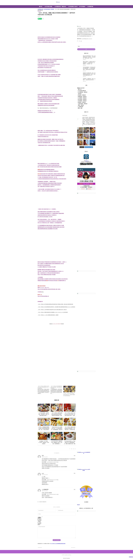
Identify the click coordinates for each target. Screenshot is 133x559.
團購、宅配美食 (81, 105)
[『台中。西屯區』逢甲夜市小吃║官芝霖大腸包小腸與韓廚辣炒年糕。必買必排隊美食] (44, 390)
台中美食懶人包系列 (73, 6)
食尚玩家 (79, 93)
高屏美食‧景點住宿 (82, 102)
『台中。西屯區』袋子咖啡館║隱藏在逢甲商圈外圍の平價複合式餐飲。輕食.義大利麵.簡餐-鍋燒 (55, 304)
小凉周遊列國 (90, 6)
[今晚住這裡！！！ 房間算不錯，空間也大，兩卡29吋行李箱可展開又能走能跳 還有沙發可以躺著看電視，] (80, 130)
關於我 (40, 6)
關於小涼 (79, 89)
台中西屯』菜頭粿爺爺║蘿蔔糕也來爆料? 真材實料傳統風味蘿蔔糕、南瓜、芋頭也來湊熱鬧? (43, 428)
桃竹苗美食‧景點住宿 (82, 99)
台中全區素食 (82, 6)
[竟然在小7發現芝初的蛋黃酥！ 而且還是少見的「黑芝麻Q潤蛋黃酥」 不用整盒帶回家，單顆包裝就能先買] (92, 130)
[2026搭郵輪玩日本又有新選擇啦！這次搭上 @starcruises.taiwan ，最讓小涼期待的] (92, 142)
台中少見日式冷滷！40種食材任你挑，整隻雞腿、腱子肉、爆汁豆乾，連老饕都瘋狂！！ (56, 442)
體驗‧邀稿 (80, 108)
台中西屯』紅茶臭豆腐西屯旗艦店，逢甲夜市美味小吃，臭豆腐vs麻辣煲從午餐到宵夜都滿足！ (69, 394)
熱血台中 (78, 504)
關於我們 (64, 558)
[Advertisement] (57, 27)
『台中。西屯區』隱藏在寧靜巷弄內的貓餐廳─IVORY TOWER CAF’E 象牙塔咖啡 (53, 312)
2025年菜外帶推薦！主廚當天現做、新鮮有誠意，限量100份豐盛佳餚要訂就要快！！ (43, 414)
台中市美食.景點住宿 (82, 90)
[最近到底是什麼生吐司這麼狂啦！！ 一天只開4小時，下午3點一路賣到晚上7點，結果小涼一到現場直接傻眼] (80, 142)
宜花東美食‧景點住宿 (82, 100)
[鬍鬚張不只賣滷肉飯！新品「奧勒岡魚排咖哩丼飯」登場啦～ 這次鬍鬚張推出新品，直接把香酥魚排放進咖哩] (80, 136)
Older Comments (42, 501)
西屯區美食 (39, 11)
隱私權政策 (68, 558)
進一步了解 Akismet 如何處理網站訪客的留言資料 (57, 543)
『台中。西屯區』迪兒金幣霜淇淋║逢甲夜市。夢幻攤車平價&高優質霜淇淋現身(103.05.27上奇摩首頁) (56, 306)
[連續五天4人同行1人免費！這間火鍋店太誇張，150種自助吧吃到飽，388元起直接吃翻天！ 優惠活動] (86, 136)
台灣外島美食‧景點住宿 (82, 103)
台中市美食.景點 (48, 6)
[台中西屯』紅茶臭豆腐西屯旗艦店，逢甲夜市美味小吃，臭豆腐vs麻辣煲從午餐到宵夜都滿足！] (69, 389)
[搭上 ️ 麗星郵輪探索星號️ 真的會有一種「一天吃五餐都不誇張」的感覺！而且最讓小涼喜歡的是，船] (86, 142)
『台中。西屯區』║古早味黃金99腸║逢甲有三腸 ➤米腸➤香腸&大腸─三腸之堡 (52, 309)
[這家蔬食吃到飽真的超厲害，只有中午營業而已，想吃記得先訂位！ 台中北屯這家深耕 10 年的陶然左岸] (86, 130)
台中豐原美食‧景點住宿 (60, 6)
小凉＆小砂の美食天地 (57, 323)
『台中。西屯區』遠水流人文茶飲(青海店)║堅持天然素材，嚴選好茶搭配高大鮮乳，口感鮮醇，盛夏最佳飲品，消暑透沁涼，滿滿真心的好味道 (69, 415)
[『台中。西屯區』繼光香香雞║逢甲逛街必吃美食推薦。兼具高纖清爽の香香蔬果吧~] (57, 390)
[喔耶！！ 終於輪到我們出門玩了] (92, 136)
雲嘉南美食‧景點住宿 (82, 96)
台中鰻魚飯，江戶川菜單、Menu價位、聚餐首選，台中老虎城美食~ (44, 442)
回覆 (74, 455)
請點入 (42, 291)
